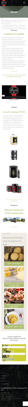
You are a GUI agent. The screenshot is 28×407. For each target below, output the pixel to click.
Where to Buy (4, 381)
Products (3, 378)
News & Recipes (4, 383)
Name (3, 345)
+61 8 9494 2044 (9, 394)
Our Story (3, 375)
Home (2, 373)
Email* (4, 352)
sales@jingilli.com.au (10, 396)
